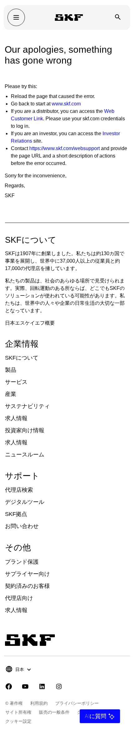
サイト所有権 (18, 712)
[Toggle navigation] (16, 17)
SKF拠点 (16, 514)
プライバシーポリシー (77, 703)
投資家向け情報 (24, 430)
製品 (10, 370)
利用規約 (39, 703)
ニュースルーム (24, 454)
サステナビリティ (27, 406)
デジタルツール (24, 502)
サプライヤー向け (27, 574)
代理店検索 (19, 490)
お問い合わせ (22, 526)
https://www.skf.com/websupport (64, 148)
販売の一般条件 (54, 712)
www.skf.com (66, 103)
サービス (16, 382)
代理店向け (19, 598)
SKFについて (21, 358)
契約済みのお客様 (27, 586)
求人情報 (16, 418)
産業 (10, 394)
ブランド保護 (22, 562)
